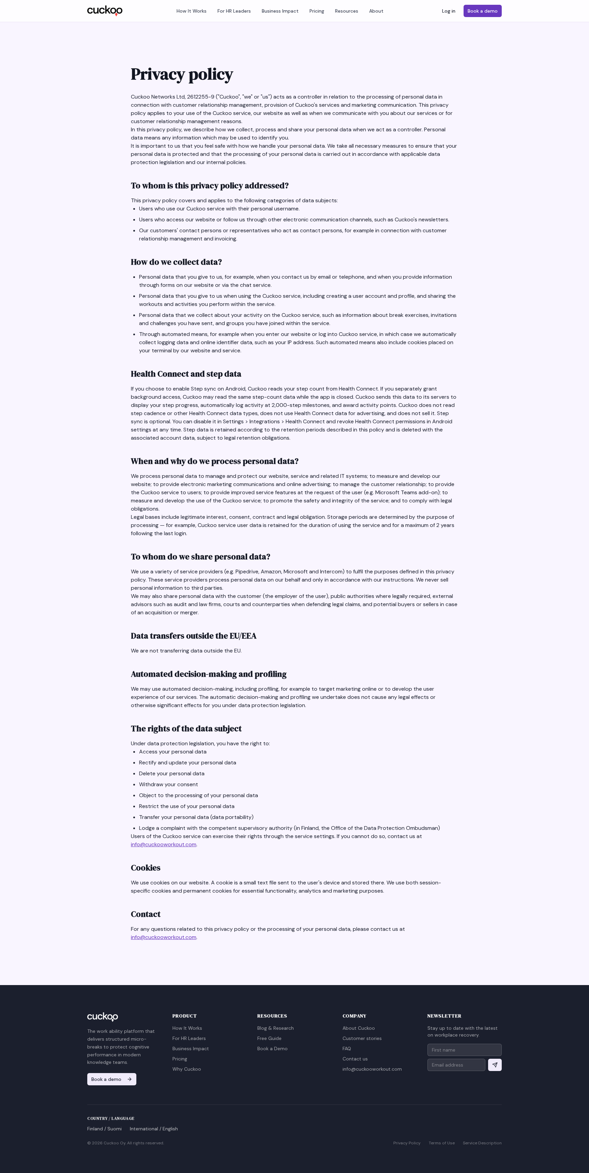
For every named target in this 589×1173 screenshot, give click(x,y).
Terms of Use (442, 1143)
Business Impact (280, 11)
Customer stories (362, 1038)
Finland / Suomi (104, 1129)
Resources (346, 11)
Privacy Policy (407, 1143)
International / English (154, 1129)
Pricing (316, 11)
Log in (448, 11)
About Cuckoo (359, 1028)
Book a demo (483, 11)
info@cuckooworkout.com (163, 844)
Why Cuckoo (186, 1069)
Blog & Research (275, 1028)
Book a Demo (272, 1048)
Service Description (482, 1143)
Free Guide (269, 1038)
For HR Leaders (234, 11)
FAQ (347, 1048)
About (376, 11)
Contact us (355, 1059)
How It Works (192, 11)
